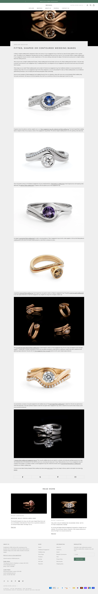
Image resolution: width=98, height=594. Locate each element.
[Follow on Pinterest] (15, 581)
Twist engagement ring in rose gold (42, 351)
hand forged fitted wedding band (56, 404)
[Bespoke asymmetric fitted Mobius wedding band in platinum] (49, 433)
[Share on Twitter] (40, 477)
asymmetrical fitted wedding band (26, 238)
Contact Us (65, 8)
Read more (13, 527)
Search (39, 547)
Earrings (40, 559)
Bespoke (39, 8)
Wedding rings (41, 552)
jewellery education (21, 44)
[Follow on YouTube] (19, 581)
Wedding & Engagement (43, 549)
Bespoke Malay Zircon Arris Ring (23, 518)
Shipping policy (59, 564)
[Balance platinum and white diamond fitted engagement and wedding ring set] (49, 157)
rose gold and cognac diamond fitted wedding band (27, 347)
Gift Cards (40, 561)
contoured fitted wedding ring (26, 293)
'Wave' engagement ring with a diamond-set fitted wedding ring (54, 129)
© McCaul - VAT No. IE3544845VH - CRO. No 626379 (17, 588)
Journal (56, 8)
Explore (31, 8)
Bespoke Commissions (61, 554)
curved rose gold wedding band (76, 293)
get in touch (50, 468)
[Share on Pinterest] (58, 477)
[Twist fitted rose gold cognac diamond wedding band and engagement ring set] (49, 321)
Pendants (40, 556)
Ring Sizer (40, 564)
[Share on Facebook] (22, 477)
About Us (48, 8)
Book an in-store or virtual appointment (12, 555)
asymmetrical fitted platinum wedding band (71, 463)
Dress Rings (41, 554)
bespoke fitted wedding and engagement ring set (26, 460)
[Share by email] (75, 477)
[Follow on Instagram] (11, 581)
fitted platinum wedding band (57, 183)
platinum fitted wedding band (27, 185)
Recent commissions (17, 515)
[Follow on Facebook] (4, 581)
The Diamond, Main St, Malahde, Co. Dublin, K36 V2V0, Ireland (21, 589)
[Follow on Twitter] (8, 581)
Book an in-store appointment (49, 1)
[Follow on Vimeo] (23, 581)
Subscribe (79, 559)
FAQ (57, 556)
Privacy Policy (59, 559)
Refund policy (59, 561)
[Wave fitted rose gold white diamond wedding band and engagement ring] (49, 377)
